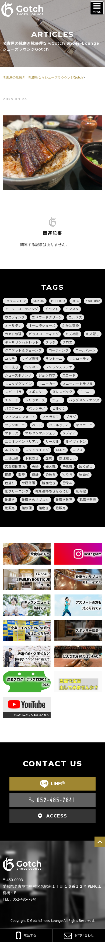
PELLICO (58, 300)
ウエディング (15, 317)
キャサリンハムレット (22, 342)
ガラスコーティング (44, 333)
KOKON (38, 300)
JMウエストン (15, 300)
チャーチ (11, 400)
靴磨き (10, 499)
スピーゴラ (13, 391)
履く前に (86, 466)
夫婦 (35, 466)
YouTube (93, 300)
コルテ (10, 358)
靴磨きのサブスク (35, 499)
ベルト (37, 425)
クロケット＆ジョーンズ (23, 350)
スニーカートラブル (77, 383)
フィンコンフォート (20, 416)
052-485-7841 (56, 800)
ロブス (77, 449)
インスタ (72, 308)
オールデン (13, 325)
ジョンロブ (46, 375)
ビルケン (59, 408)
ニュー (57, 400)
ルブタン (11, 449)
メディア (69, 433)
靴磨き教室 (64, 499)
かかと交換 (70, 325)
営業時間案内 (15, 466)
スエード (69, 375)
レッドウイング (37, 449)
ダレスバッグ (62, 391)
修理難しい (67, 458)
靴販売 (10, 507)
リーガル (52, 441)
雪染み (67, 482)
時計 (35, 474)
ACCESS (56, 816)
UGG (75, 300)
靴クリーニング (17, 491)
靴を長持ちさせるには (52, 491)
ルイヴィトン (76, 441)
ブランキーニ (15, 425)
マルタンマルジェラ (40, 433)
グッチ (51, 342)
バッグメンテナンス (84, 400)
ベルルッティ (59, 425)
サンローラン (79, 358)
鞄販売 (60, 507)
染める (51, 474)
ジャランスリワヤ (59, 366)
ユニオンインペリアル (22, 441)
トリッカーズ (35, 400)
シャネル (31, 366)
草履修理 (28, 482)
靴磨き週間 (87, 499)
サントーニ (54, 358)
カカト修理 (13, 333)
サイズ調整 (30, 358)
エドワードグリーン (47, 317)
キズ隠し (92, 333)
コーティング (59, 350)
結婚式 (84, 474)
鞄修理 (27, 507)
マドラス (11, 433)
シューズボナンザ (18, 375)
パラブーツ (13, 408)
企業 (49, 458)
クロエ (67, 342)
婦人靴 (51, 466)
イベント (51, 308)
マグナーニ (84, 425)
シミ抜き (11, 366)
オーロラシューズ (42, 325)
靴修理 (81, 491)
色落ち (10, 482)
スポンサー (37, 391)
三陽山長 (11, 458)
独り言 (67, 474)
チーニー (86, 391)
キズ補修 (72, 333)
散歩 (21, 474)
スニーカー (47, 383)
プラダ (71, 416)
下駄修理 (31, 458)
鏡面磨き (48, 482)
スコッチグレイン (18, 383)
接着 (8, 474)
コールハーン (85, 350)
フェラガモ (50, 416)
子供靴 (67, 466)
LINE (58, 783)
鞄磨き (44, 507)
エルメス (75, 317)
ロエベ (61, 449)
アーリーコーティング (21, 308)
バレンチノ (37, 408)
